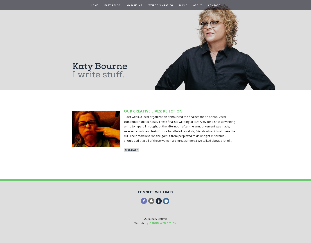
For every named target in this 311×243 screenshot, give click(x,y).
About (197, 5)
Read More (131, 150)
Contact (214, 5)
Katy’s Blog (112, 5)
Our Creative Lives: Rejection (153, 111)
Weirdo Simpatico (160, 5)
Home (94, 5)
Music (183, 5)
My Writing (134, 5)
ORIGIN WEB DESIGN (163, 223)
